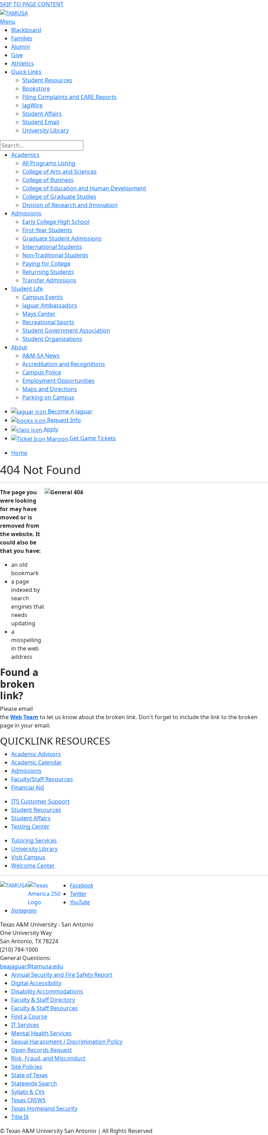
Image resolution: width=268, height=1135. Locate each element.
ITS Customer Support (40, 801)
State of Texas (29, 1075)
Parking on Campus (48, 397)
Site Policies (26, 1067)
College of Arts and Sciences (59, 171)
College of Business (48, 180)
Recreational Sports (48, 322)
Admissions (26, 213)
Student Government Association (66, 330)
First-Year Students (47, 230)
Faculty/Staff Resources (42, 779)
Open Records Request (41, 1050)
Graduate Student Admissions (62, 238)
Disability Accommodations (47, 991)
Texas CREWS (28, 1100)
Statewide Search (34, 1083)
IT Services (25, 1025)
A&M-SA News (41, 355)
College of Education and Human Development (84, 188)
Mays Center (38, 314)
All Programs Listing (48, 163)
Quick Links (26, 72)
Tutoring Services (34, 840)
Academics (25, 155)
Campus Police (41, 372)
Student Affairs (42, 113)
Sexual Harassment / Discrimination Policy (66, 1041)
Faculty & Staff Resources (44, 1008)
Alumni (20, 47)
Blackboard (26, 30)
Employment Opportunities (58, 380)
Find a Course (29, 1016)
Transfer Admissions (49, 280)
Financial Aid (27, 787)
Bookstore (36, 88)
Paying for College (46, 263)
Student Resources (36, 810)
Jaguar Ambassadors (49, 305)
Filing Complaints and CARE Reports (69, 97)
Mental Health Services (41, 1033)
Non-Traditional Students (55, 255)
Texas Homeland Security (44, 1108)
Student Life (27, 288)
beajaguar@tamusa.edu (31, 966)
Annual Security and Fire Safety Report (61, 974)
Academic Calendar (36, 762)
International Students (52, 247)
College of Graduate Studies (59, 196)
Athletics (22, 63)
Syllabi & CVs (28, 1092)
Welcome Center (33, 865)
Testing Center (30, 826)
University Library (45, 130)
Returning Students (48, 272)
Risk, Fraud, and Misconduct (48, 1058)
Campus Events (42, 297)
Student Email (40, 122)
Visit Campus (28, 857)
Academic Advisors (36, 754)
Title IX (20, 1117)
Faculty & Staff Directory (43, 1000)
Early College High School (55, 222)
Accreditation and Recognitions (63, 364)
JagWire (32, 105)
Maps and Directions (49, 389)
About (19, 347)
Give (17, 55)
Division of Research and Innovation (70, 205)
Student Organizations (52, 339)
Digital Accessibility (36, 983)
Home (19, 453)
